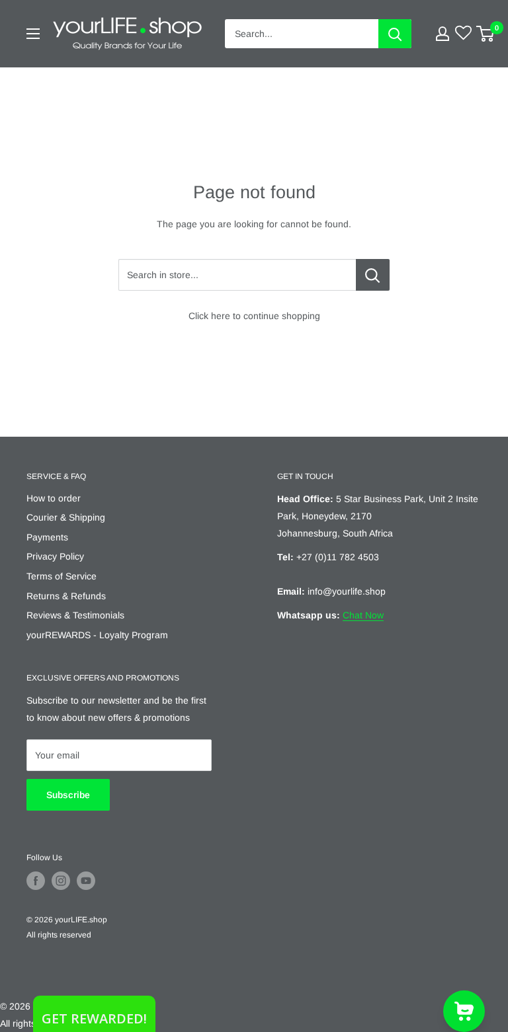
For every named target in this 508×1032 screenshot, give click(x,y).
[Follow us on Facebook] (35, 880)
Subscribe (68, 795)
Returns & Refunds (66, 596)
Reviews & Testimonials (75, 615)
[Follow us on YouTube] (86, 880)
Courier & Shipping (65, 517)
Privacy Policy (55, 556)
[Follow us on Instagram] (61, 880)
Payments (47, 537)
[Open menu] (33, 33)
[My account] (442, 33)
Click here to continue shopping (254, 316)
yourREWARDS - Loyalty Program (97, 635)
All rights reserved (58, 935)
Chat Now (363, 615)
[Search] (394, 33)
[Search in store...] (373, 275)
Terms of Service (61, 576)
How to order (53, 498)
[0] (486, 34)
